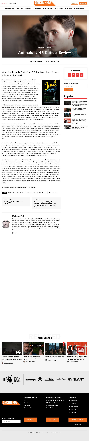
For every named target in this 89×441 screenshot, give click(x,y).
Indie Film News (44, 47)
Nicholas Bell (37, 61)
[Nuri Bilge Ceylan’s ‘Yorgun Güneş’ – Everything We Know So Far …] (67, 110)
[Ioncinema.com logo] (11, 403)
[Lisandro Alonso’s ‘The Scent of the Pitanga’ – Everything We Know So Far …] (67, 127)
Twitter (73, 403)
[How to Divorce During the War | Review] (67, 115)
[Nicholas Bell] (6, 224)
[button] (13, 3)
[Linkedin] (69, 412)
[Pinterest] (77, 75)
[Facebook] (69, 75)
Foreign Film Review (40, 192)
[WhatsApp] (81, 75)
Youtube (73, 409)
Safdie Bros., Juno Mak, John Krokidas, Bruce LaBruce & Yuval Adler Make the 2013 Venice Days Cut (45, 204)
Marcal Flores (53, 192)
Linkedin (73, 412)
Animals (29, 192)
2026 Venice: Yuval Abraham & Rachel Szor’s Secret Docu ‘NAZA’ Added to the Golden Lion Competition (79, 103)
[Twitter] (16, 232)
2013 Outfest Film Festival (16, 192)
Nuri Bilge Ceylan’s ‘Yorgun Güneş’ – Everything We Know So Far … (79, 110)
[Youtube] (69, 409)
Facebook (74, 400)
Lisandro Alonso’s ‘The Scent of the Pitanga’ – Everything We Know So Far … (79, 127)
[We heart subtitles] (44, 3)
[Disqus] (31, 260)
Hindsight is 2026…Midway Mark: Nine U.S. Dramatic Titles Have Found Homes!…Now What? (79, 121)
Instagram (74, 406)
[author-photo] (3, 363)
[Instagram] (13, 232)
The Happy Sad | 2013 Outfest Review (13, 202)
